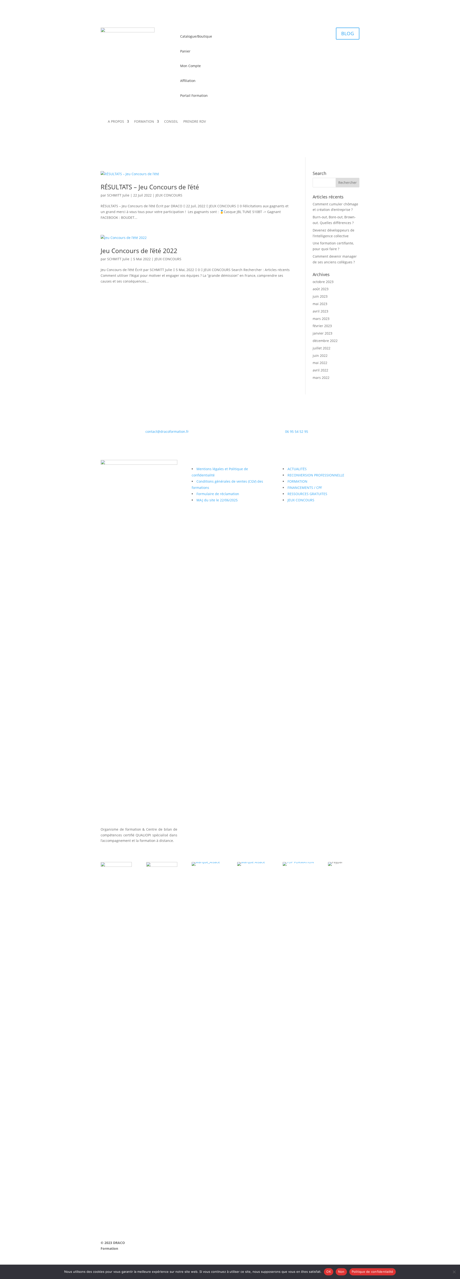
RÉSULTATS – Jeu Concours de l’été (150, 187)
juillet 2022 (321, 348)
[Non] (454, 1271)
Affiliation (188, 80)
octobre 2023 (323, 281)
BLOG (347, 33)
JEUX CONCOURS (168, 195)
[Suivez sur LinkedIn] (327, 123)
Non (341, 1271)
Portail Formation (194, 95)
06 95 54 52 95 (296, 431)
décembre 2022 (325, 340)
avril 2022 (320, 370)
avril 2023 (320, 311)
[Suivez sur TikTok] (355, 123)
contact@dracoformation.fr (167, 431)
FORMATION (144, 122)
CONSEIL (171, 122)
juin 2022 (320, 355)
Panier (185, 51)
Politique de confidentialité (372, 1271)
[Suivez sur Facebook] (336, 123)
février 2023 (322, 326)
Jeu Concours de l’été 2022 (139, 250)
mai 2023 (320, 303)
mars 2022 (321, 377)
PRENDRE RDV (194, 122)
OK (328, 1271)
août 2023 (320, 289)
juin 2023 (320, 296)
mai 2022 (320, 362)
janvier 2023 (322, 333)
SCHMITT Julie (118, 195)
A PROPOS (116, 122)
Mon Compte (190, 66)
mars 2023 (321, 318)
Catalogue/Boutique (196, 36)
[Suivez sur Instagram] (346, 123)
